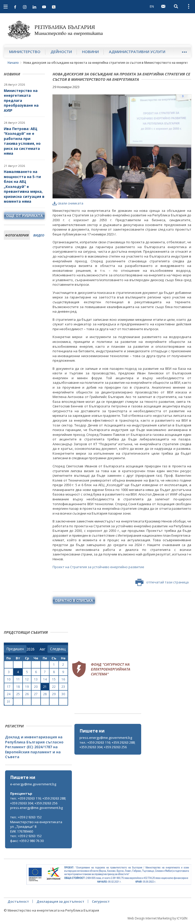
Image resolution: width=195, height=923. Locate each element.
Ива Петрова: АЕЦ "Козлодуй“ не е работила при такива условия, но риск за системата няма (22, 141)
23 (63, 687)
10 (8, 679)
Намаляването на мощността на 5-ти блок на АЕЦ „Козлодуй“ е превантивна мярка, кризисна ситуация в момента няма (24, 186)
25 (18, 694)
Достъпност (18, 901)
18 (18, 687)
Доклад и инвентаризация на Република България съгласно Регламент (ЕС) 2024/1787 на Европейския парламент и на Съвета (34, 747)
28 (45, 694)
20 (36, 687)
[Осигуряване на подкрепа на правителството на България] (108, 874)
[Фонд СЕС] (101, 668)
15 (54, 679)
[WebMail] (163, 6)
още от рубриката (24, 215)
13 (36, 679)
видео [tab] (38, 235)
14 (45, 679)
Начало (13, 62)
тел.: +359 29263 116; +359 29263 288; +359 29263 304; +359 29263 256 (107, 745)
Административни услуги (137, 51)
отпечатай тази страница (167, 582)
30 (63, 694)
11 (18, 679)
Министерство (24, 51)
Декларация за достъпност (60, 901)
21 (45, 687)
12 (27, 679)
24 (8, 694)
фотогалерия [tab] (17, 235)
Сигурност (101, 901)
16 (63, 679)
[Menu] (184, 52)
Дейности (61, 51)
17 (8, 687)
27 (36, 694)
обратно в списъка (74, 600)
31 (8, 701)
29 (54, 694)
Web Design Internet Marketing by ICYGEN (157, 918)
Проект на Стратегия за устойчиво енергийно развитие (98, 567)
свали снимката (70, 203)
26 (27, 694)
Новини (90, 51)
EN (152, 6)
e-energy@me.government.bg (33, 784)
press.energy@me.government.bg (105, 737)
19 (27, 687)
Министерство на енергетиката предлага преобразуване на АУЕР (21, 100)
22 (54, 687)
